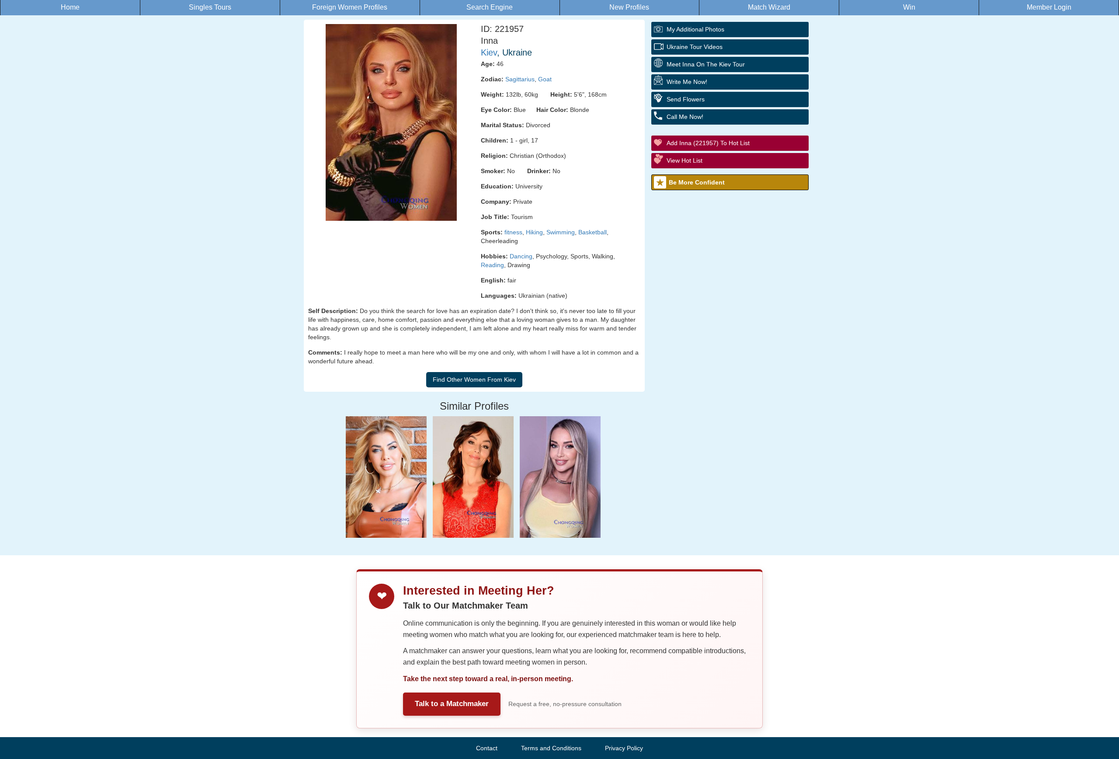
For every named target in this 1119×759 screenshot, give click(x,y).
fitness (513, 232)
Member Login (1049, 7)
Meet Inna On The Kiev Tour (706, 64)
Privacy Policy (624, 748)
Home (70, 7)
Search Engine (489, 7)
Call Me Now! (685, 116)
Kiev (489, 52)
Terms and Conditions (551, 748)
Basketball (592, 232)
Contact (486, 748)
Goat (545, 79)
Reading (492, 264)
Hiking (534, 232)
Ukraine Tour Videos (695, 46)
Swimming (560, 232)
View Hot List (684, 160)
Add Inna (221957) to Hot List (708, 142)
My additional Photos (695, 29)
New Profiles (629, 7)
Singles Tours (210, 7)
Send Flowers (686, 99)
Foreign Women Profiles (349, 7)
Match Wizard (769, 7)
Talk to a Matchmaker (452, 704)
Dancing (521, 256)
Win (909, 7)
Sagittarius (520, 79)
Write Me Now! (687, 81)
